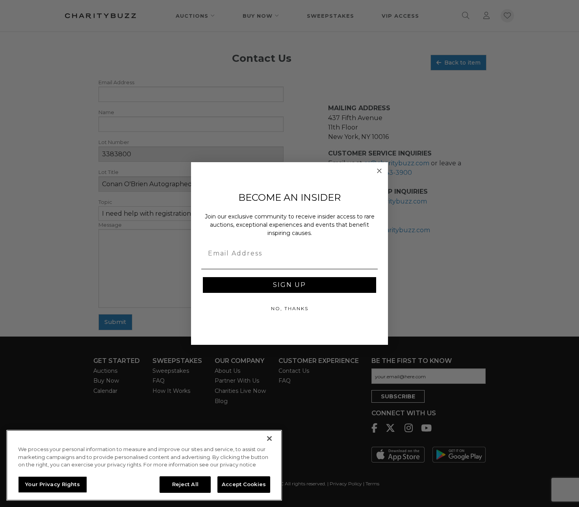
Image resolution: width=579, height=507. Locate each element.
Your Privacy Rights (52, 484)
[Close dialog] (379, 171)
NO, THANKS (289, 308)
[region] (144, 465)
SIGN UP (289, 285)
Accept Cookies (244, 484)
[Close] (269, 438)
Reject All (185, 484)
